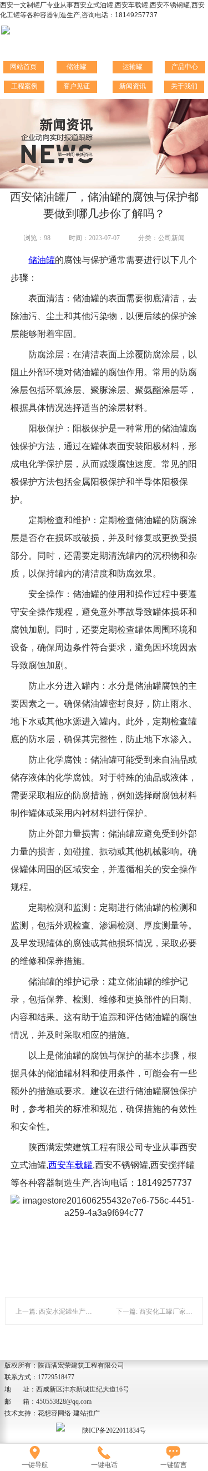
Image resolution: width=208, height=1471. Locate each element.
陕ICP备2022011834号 (114, 1430)
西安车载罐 (70, 1165)
